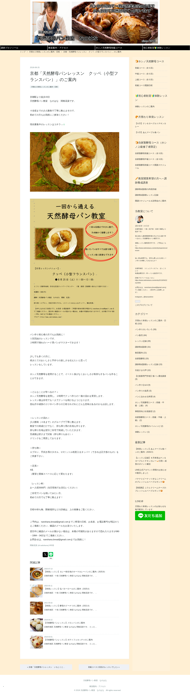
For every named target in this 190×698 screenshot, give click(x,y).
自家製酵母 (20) (142, 358)
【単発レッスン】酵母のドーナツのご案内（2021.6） (67, 606)
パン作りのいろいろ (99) (145, 329)
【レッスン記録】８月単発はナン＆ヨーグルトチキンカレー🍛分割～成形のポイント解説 (151, 461)
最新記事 (140, 442)
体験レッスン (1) (142, 432)
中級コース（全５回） (144, 74)
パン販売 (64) (141, 335)
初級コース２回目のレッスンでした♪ (104, 667)
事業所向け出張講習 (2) (145, 411)
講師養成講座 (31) (143, 347)
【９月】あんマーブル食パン (147, 132)
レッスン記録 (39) (143, 341)
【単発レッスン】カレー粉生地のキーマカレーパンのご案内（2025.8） (75, 572)
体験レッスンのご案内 (144, 106)
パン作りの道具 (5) (143, 391)
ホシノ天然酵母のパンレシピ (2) (149, 426)
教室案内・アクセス (58, 48)
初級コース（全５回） (144, 68)
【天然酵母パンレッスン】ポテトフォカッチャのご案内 (68, 640)
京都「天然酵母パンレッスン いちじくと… (46, 667)
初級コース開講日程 (144, 85)
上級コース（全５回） (144, 79)
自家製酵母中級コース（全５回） (149, 159)
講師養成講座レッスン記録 (146, 195)
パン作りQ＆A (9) (142, 385)
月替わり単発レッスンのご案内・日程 (44, 87)
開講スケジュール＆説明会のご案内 (150, 201)
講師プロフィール (9, 48)
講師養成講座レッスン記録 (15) (148, 364)
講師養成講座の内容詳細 (145, 189)
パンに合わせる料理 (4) (145, 396)
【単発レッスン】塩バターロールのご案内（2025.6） (67, 589)
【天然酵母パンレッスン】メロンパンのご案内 (64, 623)
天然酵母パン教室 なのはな (95, 680)
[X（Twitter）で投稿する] (45, 554)
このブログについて (144, 305)
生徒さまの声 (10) (143, 370)
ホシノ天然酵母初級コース (109, 48)
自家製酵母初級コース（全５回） (149, 153)
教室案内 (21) (141, 353)
